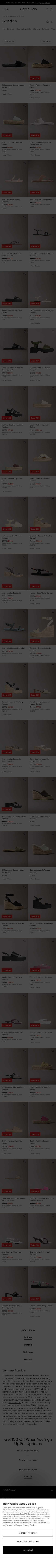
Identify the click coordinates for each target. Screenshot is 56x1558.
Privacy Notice (29, 1525)
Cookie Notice (12, 1525)
